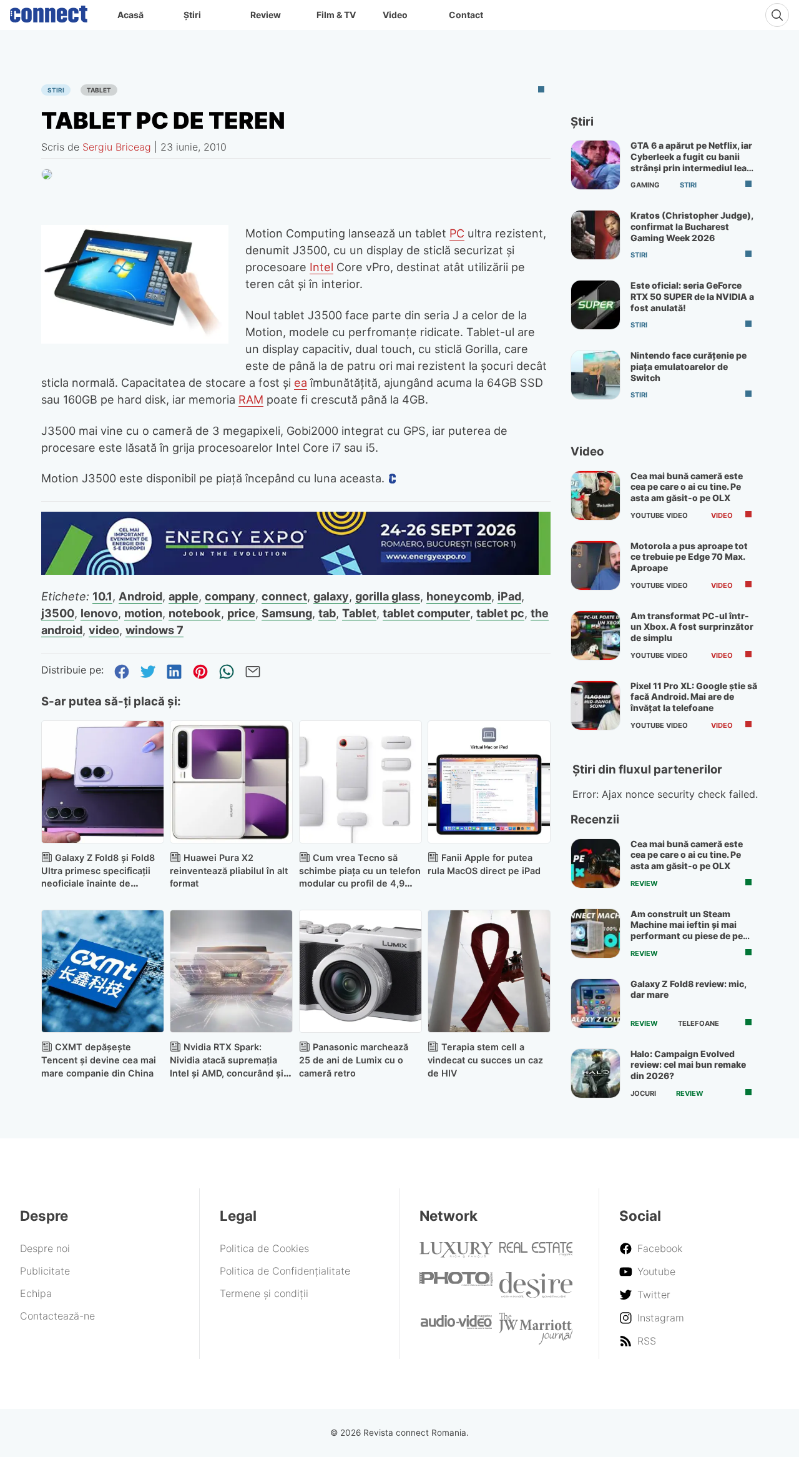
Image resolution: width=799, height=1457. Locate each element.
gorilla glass (387, 596)
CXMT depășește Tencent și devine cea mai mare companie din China (98, 1060)
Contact (466, 14)
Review (265, 14)
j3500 (57, 613)
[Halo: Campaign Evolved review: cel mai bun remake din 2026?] (595, 1073)
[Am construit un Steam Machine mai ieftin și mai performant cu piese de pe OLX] (595, 933)
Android (140, 596)
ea (300, 382)
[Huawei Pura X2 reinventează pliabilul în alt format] (231, 781)
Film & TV (336, 14)
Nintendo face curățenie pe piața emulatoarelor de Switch (688, 366)
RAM (250, 399)
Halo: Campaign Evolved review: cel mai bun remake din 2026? (688, 1064)
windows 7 (154, 630)
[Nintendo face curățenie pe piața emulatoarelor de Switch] (595, 375)
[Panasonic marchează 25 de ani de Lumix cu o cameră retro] (360, 971)
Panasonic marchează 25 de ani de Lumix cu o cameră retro (353, 1060)
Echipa (36, 1293)
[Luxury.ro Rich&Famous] (456, 1254)
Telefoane (698, 1023)
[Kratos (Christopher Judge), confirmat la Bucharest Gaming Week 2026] (595, 235)
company (230, 596)
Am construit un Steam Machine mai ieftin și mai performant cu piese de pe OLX (686, 930)
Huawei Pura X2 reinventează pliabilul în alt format (229, 870)
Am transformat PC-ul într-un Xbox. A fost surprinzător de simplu (691, 626)
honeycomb (458, 596)
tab (327, 613)
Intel (321, 267)
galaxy (331, 596)
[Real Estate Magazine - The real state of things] (536, 1252)
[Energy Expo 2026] (296, 571)
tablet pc (500, 613)
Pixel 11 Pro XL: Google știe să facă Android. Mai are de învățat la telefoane (693, 696)
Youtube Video (659, 515)
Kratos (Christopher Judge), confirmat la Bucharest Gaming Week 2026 (691, 226)
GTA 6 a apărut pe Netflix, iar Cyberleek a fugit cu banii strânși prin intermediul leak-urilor (693, 162)
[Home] (48, 11)
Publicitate (45, 1271)
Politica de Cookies (264, 1248)
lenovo (99, 613)
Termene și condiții (264, 1293)
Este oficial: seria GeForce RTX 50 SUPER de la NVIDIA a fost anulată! (692, 296)
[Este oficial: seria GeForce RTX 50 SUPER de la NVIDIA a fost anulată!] (595, 305)
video (104, 630)
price (241, 613)
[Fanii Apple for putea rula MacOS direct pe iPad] (489, 781)
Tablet (99, 90)
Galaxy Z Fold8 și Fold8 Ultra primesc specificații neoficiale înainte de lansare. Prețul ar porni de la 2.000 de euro (98, 883)
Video (395, 14)
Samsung (287, 613)
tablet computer (426, 613)
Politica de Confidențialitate (285, 1271)
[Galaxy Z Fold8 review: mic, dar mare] (595, 1003)
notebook (195, 613)
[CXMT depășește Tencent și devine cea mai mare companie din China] (102, 971)
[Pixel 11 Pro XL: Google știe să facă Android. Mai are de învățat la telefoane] (595, 705)
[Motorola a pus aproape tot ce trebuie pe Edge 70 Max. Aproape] (595, 565)
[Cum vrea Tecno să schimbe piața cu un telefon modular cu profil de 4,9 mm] (360, 781)
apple (184, 596)
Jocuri (643, 1093)
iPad (509, 596)
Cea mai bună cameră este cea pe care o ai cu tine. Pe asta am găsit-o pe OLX (686, 486)
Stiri (55, 90)
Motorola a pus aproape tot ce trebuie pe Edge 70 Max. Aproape (689, 556)
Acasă (130, 14)
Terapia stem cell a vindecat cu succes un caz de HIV (485, 1060)
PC (456, 233)
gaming (645, 185)
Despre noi (45, 1248)
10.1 (102, 596)
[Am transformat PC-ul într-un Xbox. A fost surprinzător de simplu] (595, 635)
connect (284, 596)
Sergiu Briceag (116, 147)
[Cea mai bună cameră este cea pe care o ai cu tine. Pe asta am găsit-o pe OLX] (595, 495)
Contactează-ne (57, 1316)
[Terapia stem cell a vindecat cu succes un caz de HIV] (489, 971)
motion (143, 613)
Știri (192, 14)
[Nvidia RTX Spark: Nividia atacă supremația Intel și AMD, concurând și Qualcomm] (231, 971)
